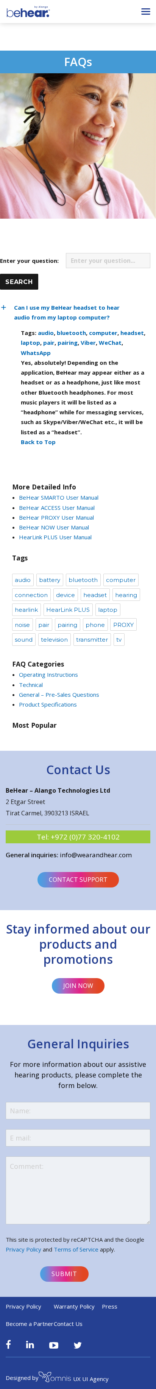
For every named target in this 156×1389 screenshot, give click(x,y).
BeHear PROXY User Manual (56, 517)
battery (49, 579)
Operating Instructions (48, 674)
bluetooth (71, 332)
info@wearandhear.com (96, 854)
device (65, 595)
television (54, 639)
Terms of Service (76, 1249)
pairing (68, 342)
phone (95, 624)
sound (24, 639)
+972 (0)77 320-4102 (85, 837)
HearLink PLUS (68, 609)
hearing (126, 595)
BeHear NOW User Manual (54, 527)
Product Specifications (48, 704)
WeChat (110, 342)
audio (46, 332)
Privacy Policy (23, 1249)
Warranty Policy (74, 1306)
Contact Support (78, 879)
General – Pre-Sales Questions (59, 694)
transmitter (92, 639)
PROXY (123, 624)
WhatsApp (36, 353)
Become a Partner (29, 1323)
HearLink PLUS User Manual (55, 537)
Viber (88, 342)
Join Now (78, 986)
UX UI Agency (91, 1379)
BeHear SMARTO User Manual (58, 497)
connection (31, 595)
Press (109, 1306)
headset (132, 332)
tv (119, 639)
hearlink (26, 609)
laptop (30, 342)
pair (49, 342)
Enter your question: (30, 260)
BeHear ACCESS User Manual (57, 507)
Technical (31, 684)
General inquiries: (33, 854)
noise (22, 624)
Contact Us (68, 1323)
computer (103, 332)
